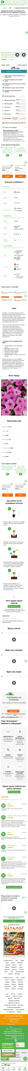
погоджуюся (9, 714)
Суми (12, 971)
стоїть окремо (19, 210)
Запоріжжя (20, 962)
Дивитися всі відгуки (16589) (14, 887)
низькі (7, 435)
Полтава (21, 969)
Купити (7, 176)
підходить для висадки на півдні (19, 252)
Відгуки (10, 998)
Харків (22, 960)
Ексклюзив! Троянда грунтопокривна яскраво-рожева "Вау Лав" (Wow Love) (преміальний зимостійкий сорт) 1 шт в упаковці (7, 167)
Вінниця (7, 967)
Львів (20, 965)
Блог (7, 994)
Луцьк (21, 967)
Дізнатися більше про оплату (17, 141)
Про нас (13, 994)
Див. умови (20, 761)
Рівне (6, 971)
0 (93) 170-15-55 (17, 1031)
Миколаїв (7, 969)
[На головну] (2, 2)
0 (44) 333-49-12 (8, 1031)
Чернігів (10, 974)
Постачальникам (20, 1009)
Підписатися (13, 711)
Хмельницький (20, 971)
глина (17, 264)
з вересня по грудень (17, 227)
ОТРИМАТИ (8, 1055)
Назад (5, 8)
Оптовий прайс (11, 1012)
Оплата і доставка (17, 996)
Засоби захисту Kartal (10, 1005)
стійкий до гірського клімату (18, 258)
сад (10, 439)
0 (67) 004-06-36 (17, 1033)
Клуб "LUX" (17, 998)
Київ (17, 960)
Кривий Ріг (14, 967)
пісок (17, 266)
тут (21, 611)
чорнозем (18, 269)
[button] (19, 118)
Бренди (19, 1012)
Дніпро (13, 962)
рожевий (18, 192)
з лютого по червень (18, 229)
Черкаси (8, 965)
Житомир (17, 974)
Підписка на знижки (14, 1000)
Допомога (21, 1005)
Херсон (14, 965)
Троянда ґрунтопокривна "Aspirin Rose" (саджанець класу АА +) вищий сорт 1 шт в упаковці (20, 167)
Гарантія (8, 996)
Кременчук (8, 986)
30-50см (16, 221)
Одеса (7, 962)
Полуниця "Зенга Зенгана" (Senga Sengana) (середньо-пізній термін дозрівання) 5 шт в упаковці (7, 486)
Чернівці (14, 984)
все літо (16, 197)
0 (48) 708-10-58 (7, 1033)
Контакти (20, 994)
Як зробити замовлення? (14, 1007)
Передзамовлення (8, 1009)
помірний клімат (19, 255)
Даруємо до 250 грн (14, 1003)
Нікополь (14, 969)
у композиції (19, 208)
